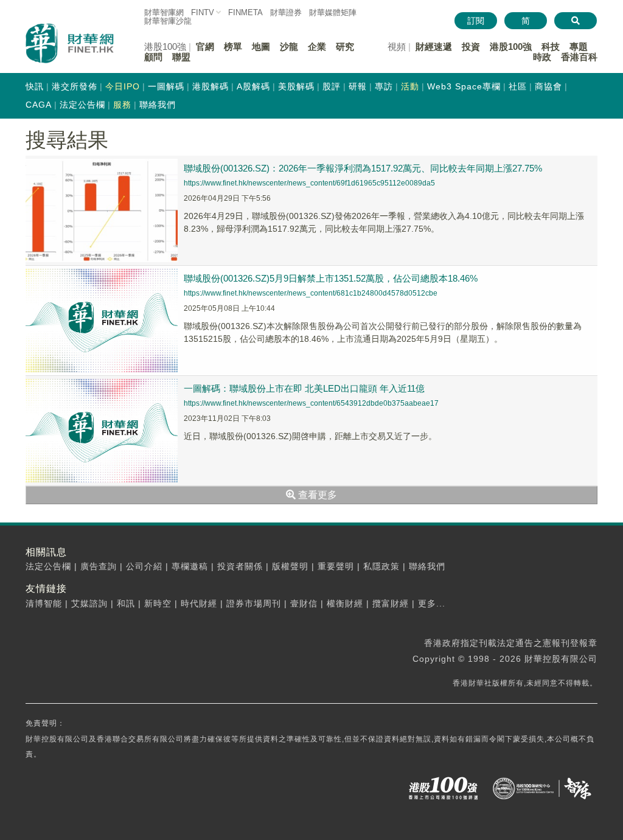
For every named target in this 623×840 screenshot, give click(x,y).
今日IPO (122, 86)
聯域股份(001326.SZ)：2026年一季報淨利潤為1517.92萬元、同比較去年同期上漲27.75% (363, 168)
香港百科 (579, 57)
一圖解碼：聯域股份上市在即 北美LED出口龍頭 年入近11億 (304, 388)
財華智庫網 (164, 12)
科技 (550, 46)
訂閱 (475, 21)
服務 (122, 104)
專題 (578, 46)
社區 (518, 86)
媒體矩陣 (333, 12)
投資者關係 (240, 566)
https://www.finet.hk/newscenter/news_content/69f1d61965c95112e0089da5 (309, 183)
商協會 (548, 86)
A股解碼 (253, 86)
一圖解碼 (166, 86)
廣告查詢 (98, 566)
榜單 (233, 46)
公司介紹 (144, 566)
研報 (358, 86)
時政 (542, 57)
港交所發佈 (74, 86)
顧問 (153, 57)
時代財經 (199, 603)
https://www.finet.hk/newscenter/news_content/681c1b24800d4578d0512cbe (310, 293)
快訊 (35, 86)
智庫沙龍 (168, 21)
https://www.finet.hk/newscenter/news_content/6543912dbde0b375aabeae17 (311, 403)
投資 (471, 46)
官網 (205, 46)
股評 (331, 86)
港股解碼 (210, 86)
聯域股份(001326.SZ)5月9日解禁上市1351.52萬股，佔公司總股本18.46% (331, 278)
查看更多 (316, 495)
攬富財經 (390, 603)
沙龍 (289, 46)
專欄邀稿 (190, 566)
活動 (410, 86)
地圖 (261, 46)
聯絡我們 (157, 104)
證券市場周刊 (253, 603)
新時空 (158, 603)
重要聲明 (336, 566)
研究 (345, 46)
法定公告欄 (82, 104)
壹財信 (304, 603)
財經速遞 (434, 46)
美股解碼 (296, 86)
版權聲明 (290, 566)
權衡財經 (345, 603)
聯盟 (181, 57)
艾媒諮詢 (89, 603)
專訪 (384, 86)
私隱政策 (381, 566)
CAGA (39, 104)
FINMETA (245, 12)
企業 (317, 46)
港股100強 (511, 46)
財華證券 (286, 12)
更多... (431, 603)
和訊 (126, 603)
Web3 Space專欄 (464, 86)
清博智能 (44, 603)
